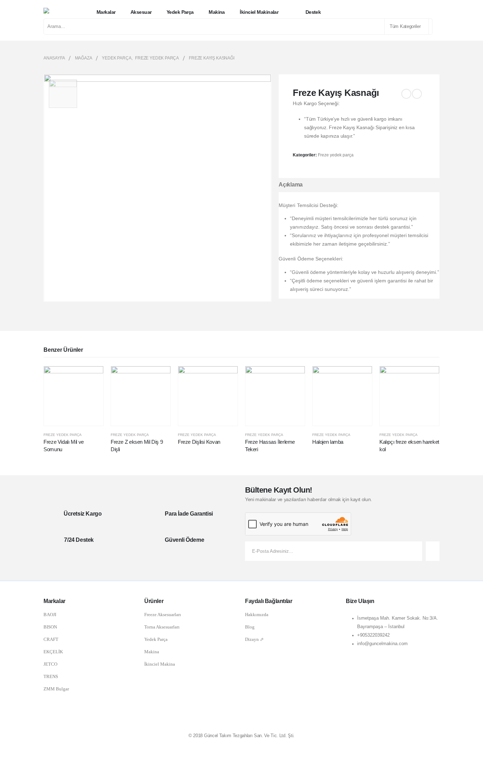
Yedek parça (180, 12)
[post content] (73, 396)
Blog (250, 627)
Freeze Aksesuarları (162, 614)
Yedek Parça (156, 639)
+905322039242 (373, 635)
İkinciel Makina (159, 664)
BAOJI (49, 614)
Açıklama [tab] (291, 185)
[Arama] (430, 26)
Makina (217, 12)
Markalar (106, 12)
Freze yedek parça (336, 155)
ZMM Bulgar (56, 688)
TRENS (50, 676)
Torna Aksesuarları (162, 627)
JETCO (50, 664)
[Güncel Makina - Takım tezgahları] (62, 12)
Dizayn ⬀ (254, 639)
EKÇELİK (53, 651)
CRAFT (50, 639)
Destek (313, 12)
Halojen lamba (327, 442)
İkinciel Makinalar (259, 12)
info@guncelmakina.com (382, 643)
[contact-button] (433, 551)
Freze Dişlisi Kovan (199, 442)
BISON (50, 627)
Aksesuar (141, 12)
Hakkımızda (256, 614)
